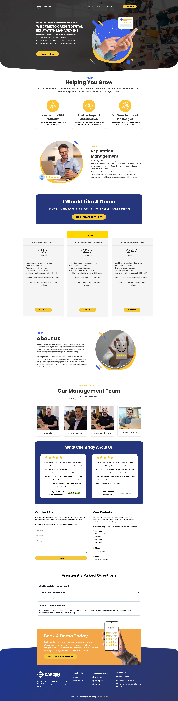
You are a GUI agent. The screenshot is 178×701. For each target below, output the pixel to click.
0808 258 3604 (124, 677)
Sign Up (99, 6)
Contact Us (109, 6)
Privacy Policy (102, 697)
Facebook (98, 677)
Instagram (98, 681)
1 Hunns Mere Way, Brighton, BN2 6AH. (128, 685)
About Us (90, 6)
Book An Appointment (60, 657)
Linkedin (97, 684)
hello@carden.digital (126, 680)
